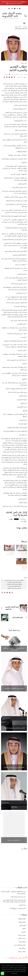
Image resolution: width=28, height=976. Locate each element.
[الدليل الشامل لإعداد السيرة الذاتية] (21, 548)
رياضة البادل (14, 807)
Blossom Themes (14, 971)
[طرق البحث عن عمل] (9, 548)
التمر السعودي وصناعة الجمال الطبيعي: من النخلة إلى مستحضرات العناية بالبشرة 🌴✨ (13, 901)
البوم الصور (22, 925)
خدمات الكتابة (21, 938)
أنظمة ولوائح (22, 922)
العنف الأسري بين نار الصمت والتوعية (14, 767)
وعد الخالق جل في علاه (14, 840)
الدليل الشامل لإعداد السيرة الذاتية (22, 552)
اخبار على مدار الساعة (17, 958)
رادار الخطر (22, 905)
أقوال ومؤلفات (21, 919)
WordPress (14, 973)
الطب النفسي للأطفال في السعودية (14, 688)
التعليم (23, 928)
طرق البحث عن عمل (10, 551)
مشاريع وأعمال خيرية (19, 945)
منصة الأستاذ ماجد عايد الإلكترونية (12, 14)
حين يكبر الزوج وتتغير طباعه (17, 897)
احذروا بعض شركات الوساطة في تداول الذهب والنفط (14, 648)
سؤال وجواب (21, 942)
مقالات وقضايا (24, 63)
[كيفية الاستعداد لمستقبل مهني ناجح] (21, 561)
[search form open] (9, 8)
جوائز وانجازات (21, 935)
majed (25, 74)
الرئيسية (23, 932)
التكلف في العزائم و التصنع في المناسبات (14, 728)
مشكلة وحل (22, 948)
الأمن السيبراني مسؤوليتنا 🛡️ (17, 908)
